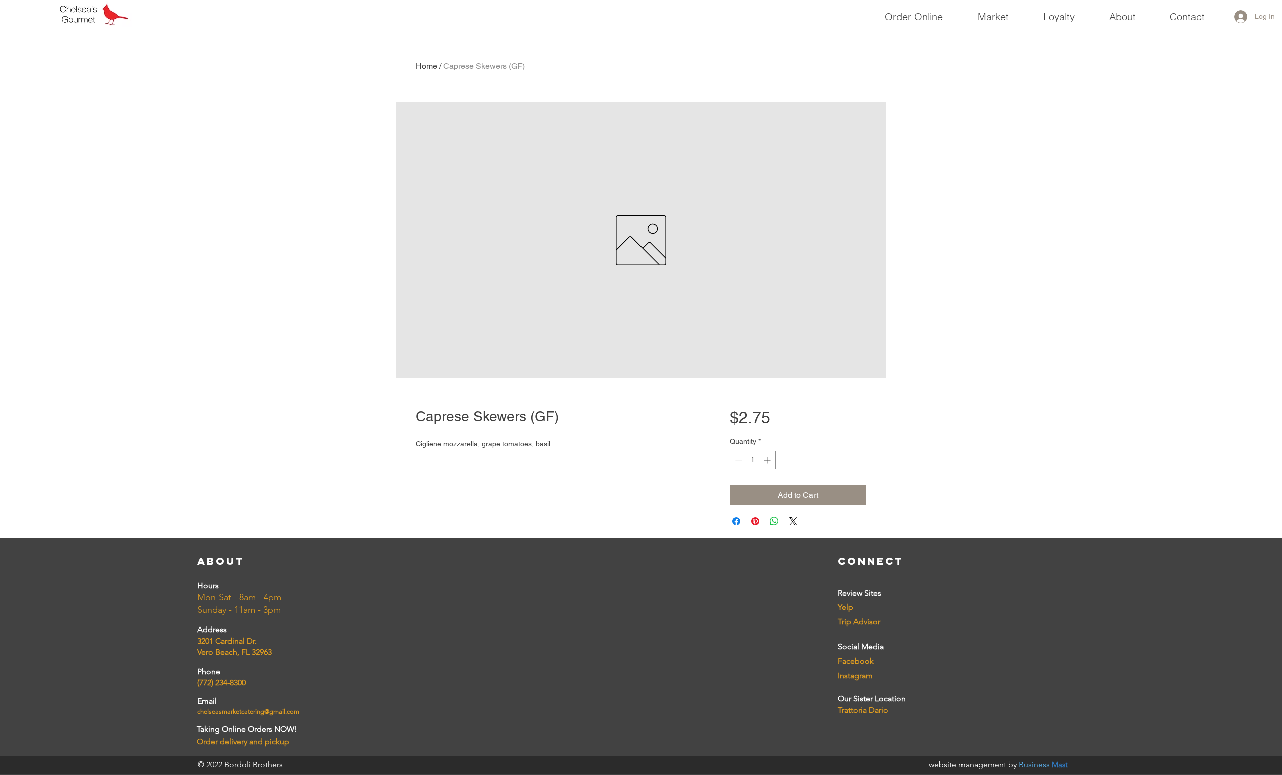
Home (426, 66)
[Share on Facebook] (736, 521)
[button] (993, 12)
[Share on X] (793, 521)
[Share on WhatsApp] (774, 521)
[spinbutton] (753, 460)
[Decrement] (737, 460)
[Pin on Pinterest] (755, 521)
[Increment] (768, 460)
